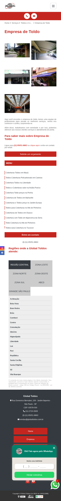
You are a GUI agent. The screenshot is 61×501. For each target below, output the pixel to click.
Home (30, 431)
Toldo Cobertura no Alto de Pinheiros (20, 223)
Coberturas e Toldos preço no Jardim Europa (24, 203)
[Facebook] (33, 481)
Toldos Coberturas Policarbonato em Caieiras (24, 178)
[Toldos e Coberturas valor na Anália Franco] (43, 76)
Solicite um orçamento (30, 154)
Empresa (30, 439)
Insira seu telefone (34, 461)
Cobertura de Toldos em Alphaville (19, 198)
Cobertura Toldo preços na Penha (19, 193)
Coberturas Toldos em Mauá (17, 173)
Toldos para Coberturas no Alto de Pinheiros (23, 208)
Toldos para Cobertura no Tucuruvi (20, 228)
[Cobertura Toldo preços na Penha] (17, 103)
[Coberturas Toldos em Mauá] (17, 50)
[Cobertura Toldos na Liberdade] (17, 76)
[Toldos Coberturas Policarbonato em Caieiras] (43, 50)
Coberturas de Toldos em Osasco (19, 213)
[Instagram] (27, 481)
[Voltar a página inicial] (10, 6)
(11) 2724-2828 (31, 411)
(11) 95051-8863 (21, 145)
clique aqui (34, 145)
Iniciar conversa (34, 475)
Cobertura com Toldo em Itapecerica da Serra (24, 218)
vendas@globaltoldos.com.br (31, 419)
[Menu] (53, 6)
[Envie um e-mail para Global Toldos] (34, 16)
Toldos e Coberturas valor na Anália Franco (23, 188)
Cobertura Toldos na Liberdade (18, 183)
